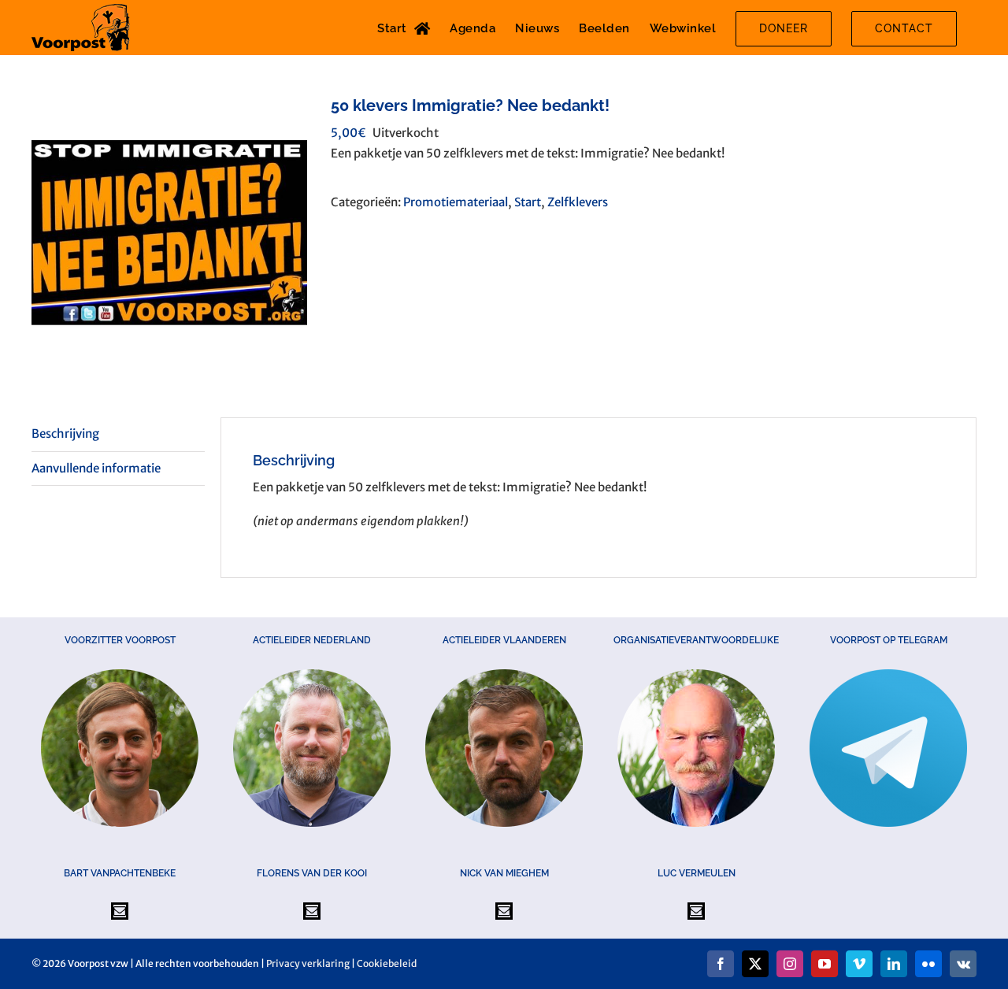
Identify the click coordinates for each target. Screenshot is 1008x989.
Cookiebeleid (387, 963)
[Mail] (119, 911)
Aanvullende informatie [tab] (96, 468)
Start (527, 201)
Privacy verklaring (308, 963)
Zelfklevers (577, 201)
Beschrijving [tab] (65, 433)
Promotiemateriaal (455, 201)
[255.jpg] (169, 232)
